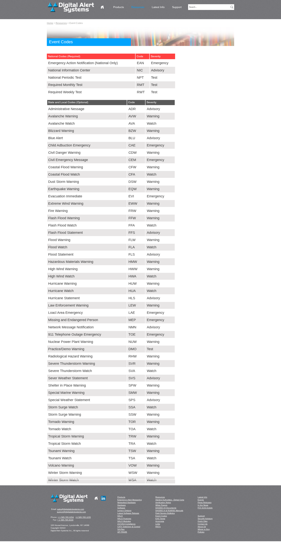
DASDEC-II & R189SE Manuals (169, 510)
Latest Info (202, 497)
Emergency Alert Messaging (129, 500)
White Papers (161, 505)
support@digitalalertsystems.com (71, 512)
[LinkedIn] (103, 498)
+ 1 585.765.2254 (66, 517)
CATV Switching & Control (128, 527)
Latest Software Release (128, 513)
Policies (201, 532)
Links (157, 524)
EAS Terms (160, 518)
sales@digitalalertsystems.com (70, 509)
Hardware (121, 505)
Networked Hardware (126, 502)
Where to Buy (204, 529)
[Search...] (232, 7)
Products (121, 497)
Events (201, 500)
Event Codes (161, 516)
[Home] (102, 7)
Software (121, 508)
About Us (202, 527)
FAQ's (158, 527)
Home (50, 23)
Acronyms (159, 521)
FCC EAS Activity (205, 508)
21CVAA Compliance (126, 524)
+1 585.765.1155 (83, 517)
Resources (61, 23)
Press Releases (204, 502)
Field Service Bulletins (165, 513)
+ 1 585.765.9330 (65, 520)
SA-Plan (121, 529)
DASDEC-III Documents (165, 508)
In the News (203, 505)
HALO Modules (124, 521)
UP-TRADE (122, 532)
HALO (120, 516)
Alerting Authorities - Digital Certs (169, 500)
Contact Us (202, 524)
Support (201, 516)
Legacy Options (124, 510)
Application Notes (163, 502)
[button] (89, 42)
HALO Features (124, 518)
